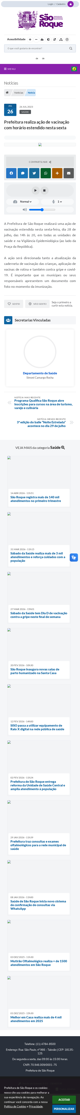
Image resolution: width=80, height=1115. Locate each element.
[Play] (36, 190)
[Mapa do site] (61, 39)
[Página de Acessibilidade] (67, 39)
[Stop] (44, 190)
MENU (12, 69)
